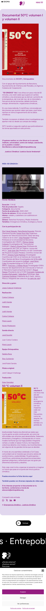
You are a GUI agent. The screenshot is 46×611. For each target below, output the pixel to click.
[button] (43, 570)
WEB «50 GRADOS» (10, 164)
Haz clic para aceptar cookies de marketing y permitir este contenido (23, 183)
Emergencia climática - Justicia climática (20, 505)
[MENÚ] (23, 5)
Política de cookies (15, 608)
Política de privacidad (28, 608)
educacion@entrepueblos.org (24, 147)
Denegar (23, 598)
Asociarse (6, 566)
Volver (25, 523)
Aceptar (23, 592)
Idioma (6, 2)
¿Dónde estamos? (9, 562)
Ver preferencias (23, 604)
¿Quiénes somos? (8, 564)
